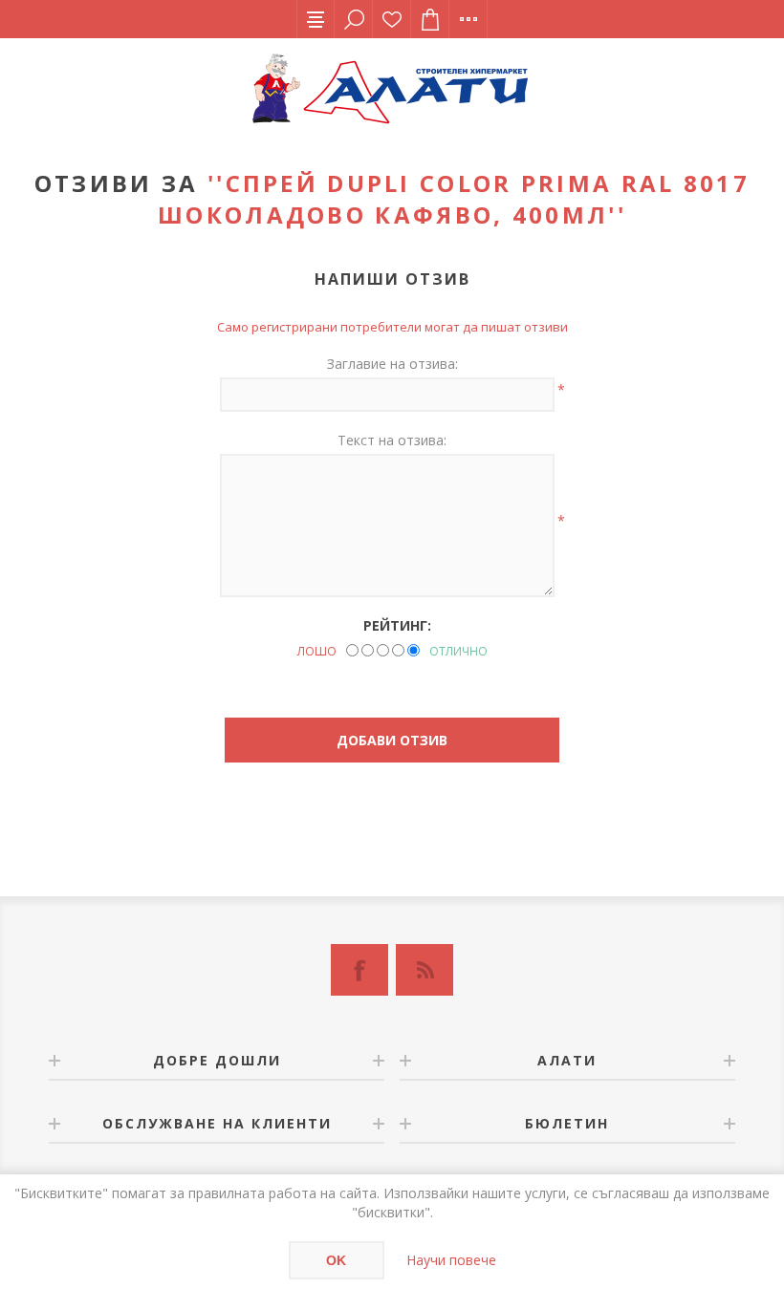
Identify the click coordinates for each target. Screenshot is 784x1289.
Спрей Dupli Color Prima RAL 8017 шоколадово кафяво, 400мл (454, 198)
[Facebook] (359, 970)
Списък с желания (392, 19)
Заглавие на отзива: (392, 363)
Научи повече (451, 1260)
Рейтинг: (397, 625)
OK (336, 1260)
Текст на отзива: (392, 440)
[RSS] (424, 970)
